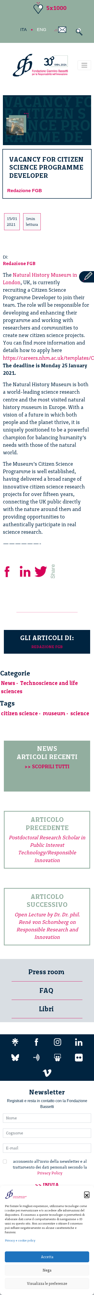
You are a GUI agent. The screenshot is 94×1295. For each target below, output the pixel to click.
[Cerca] (78, 32)
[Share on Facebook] (10, 570)
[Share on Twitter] (41, 570)
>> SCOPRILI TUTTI (47, 766)
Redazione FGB (24, 190)
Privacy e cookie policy (20, 1240)
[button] (86, 1194)
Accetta (47, 1257)
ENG (41, 29)
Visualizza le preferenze (47, 1283)
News (8, 683)
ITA (23, 29)
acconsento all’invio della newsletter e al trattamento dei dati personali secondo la (50, 1167)
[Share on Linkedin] (25, 570)
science (79, 713)
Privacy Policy (49, 1173)
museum (54, 713)
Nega (47, 1270)
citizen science (19, 713)
